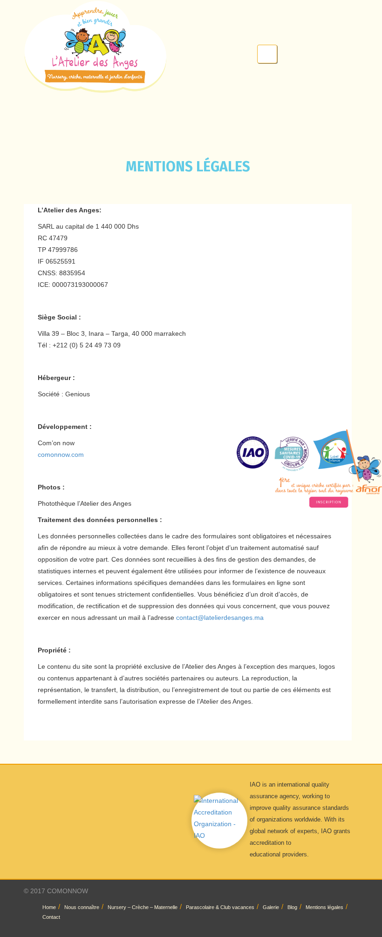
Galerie (271, 907)
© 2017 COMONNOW (56, 891)
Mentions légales (324, 907)
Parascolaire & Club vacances (220, 907)
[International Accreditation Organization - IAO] (219, 818)
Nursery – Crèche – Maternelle (142, 907)
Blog (292, 907)
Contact (51, 917)
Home (49, 907)
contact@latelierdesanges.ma (220, 617)
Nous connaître (81, 907)
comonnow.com (61, 454)
